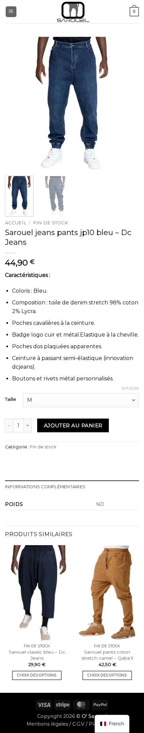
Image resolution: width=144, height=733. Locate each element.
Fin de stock (50, 222)
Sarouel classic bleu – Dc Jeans (37, 655)
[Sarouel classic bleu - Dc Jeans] (37, 593)
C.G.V (78, 724)
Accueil (15, 222)
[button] (11, 11)
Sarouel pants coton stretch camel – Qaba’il (107, 655)
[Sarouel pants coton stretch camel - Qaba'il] (107, 593)
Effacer (130, 388)
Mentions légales (47, 724)
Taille (10, 399)
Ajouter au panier (73, 425)
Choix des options (37, 675)
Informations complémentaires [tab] (45, 486)
